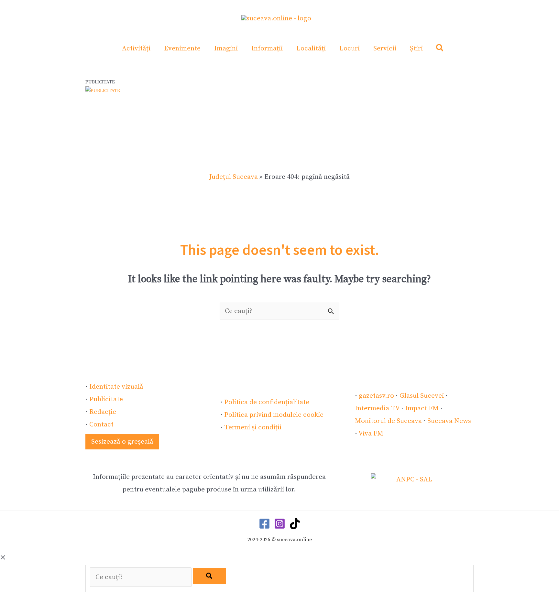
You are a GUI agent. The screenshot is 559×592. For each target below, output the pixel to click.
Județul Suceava (233, 177)
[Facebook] (264, 523)
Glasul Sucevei (422, 396)
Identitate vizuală (116, 386)
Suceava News (449, 421)
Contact (101, 424)
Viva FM (370, 433)
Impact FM (422, 408)
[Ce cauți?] (141, 577)
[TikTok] (295, 523)
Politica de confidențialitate (266, 402)
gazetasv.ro (376, 396)
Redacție (102, 412)
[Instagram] (279, 523)
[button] (440, 49)
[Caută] (209, 576)
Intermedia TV (377, 408)
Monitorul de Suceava (388, 421)
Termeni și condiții (252, 427)
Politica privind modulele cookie (273, 415)
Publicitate (106, 399)
